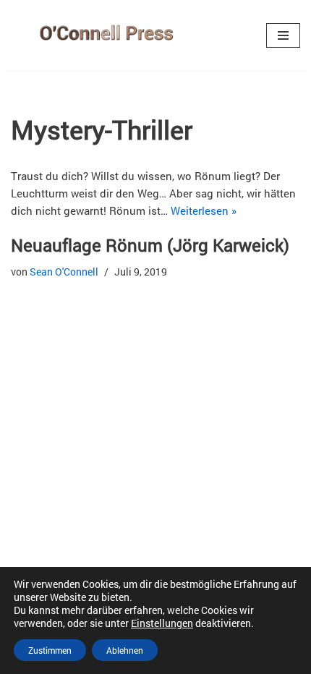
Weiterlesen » (204, 210)
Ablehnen (124, 650)
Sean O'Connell (64, 271)
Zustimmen (50, 650)
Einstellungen (162, 623)
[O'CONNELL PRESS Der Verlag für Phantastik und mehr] (103, 35)
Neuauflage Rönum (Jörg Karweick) (150, 245)
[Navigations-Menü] (283, 35)
